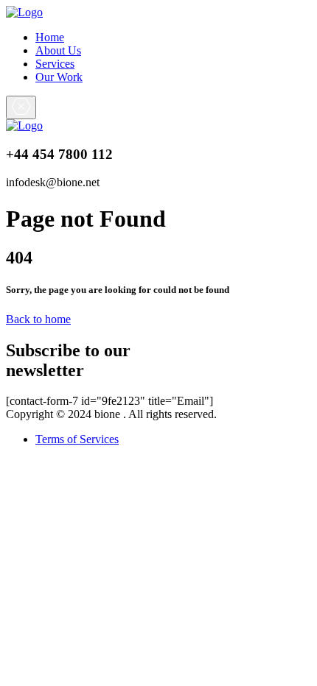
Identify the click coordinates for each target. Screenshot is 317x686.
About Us (58, 50)
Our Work (59, 77)
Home (49, 37)
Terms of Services (77, 439)
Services (54, 63)
